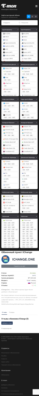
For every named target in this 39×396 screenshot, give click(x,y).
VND (9, 135)
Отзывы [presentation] (4, 312)
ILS (16, 229)
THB (5, 135)
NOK (5, 247)
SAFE (34, 275)
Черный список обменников (10, 364)
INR (16, 240)
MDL (5, 238)
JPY (9, 240)
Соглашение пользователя (10, 391)
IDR (5, 236)
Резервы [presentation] (11, 312)
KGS (5, 225)
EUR (13, 74)
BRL (13, 135)
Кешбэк (4, 355)
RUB (9, 74)
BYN (9, 227)
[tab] (4, 312)
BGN (12, 236)
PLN (12, 231)
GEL (9, 234)
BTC (13, 105)
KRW (5, 240)
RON (13, 238)
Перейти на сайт (19, 266)
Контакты (4, 387)
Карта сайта (5, 361)
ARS (5, 244)
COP (9, 244)
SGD (9, 242)
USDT (5, 117)
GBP (5, 229)
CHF (5, 234)
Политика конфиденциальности (12, 394)
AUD (12, 234)
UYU (9, 247)
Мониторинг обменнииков (10, 352)
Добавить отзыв (7, 323)
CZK (8, 236)
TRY (5, 231)
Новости (4, 358)
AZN (9, 238)
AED (9, 229)
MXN (5, 242)
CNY (13, 242)
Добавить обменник (8, 384)
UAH (9, 105)
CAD (13, 229)
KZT (13, 225)
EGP (13, 244)
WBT (13, 117)
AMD (5, 227)
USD (5, 74)
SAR (13, 247)
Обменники (5, 374)
